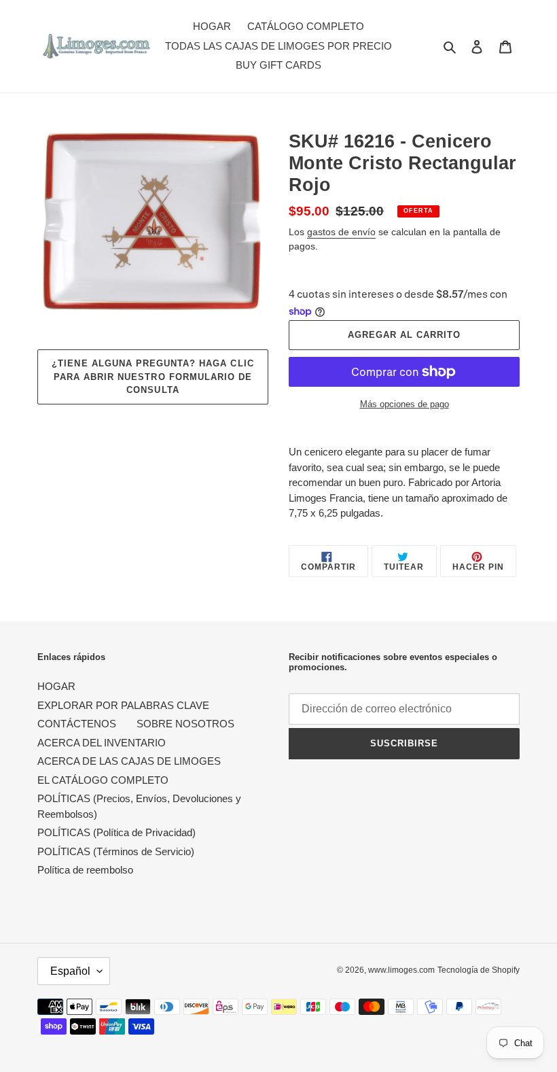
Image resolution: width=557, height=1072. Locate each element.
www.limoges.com (401, 970)
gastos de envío (341, 231)
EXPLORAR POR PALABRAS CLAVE (123, 705)
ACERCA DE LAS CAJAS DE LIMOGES (129, 761)
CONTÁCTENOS (76, 723)
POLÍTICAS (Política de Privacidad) (116, 832)
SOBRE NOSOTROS (185, 723)
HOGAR (56, 686)
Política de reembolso (85, 870)
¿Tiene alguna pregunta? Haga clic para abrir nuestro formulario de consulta (152, 376)
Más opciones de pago (404, 404)
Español (70, 971)
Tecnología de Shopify (478, 970)
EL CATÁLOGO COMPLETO (102, 780)
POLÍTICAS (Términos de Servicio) (115, 851)
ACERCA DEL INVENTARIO (101, 742)
